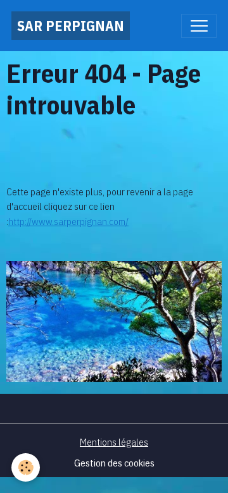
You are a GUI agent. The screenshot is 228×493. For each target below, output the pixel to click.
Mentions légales (114, 441)
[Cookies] (25, 467)
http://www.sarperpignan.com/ (68, 221)
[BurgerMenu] (199, 26)
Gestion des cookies (114, 462)
